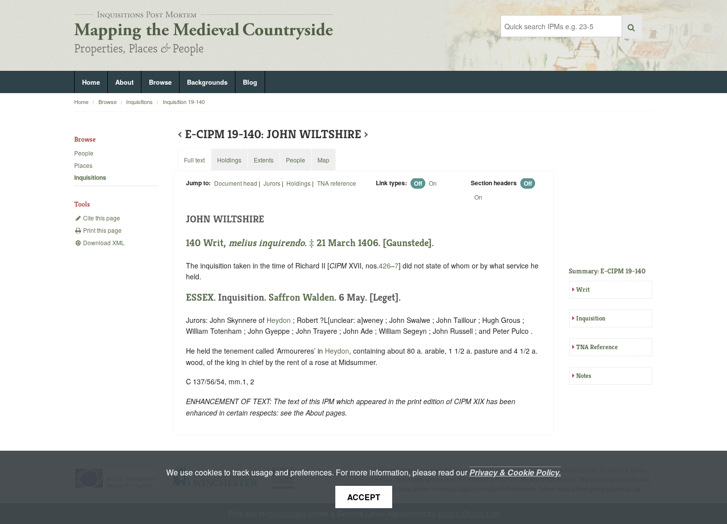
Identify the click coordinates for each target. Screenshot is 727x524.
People (83, 153)
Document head (235, 183)
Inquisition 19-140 (184, 101)
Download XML (103, 242)
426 (385, 265)
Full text (194, 160)
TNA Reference (597, 347)
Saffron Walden (301, 297)
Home (91, 82)
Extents (263, 160)
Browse (160, 82)
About (124, 82)
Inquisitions (139, 101)
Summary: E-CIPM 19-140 (607, 270)
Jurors (272, 183)
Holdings (298, 183)
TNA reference (336, 183)
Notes (583, 375)
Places (83, 165)
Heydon (279, 320)
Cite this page (101, 217)
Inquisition (590, 318)
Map (323, 160)
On (433, 183)
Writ (583, 289)
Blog (250, 82)
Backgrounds (207, 82)
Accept (363, 497)
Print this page (102, 230)
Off (418, 183)
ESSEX (200, 297)
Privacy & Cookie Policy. (515, 472)
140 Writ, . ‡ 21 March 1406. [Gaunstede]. (310, 243)
